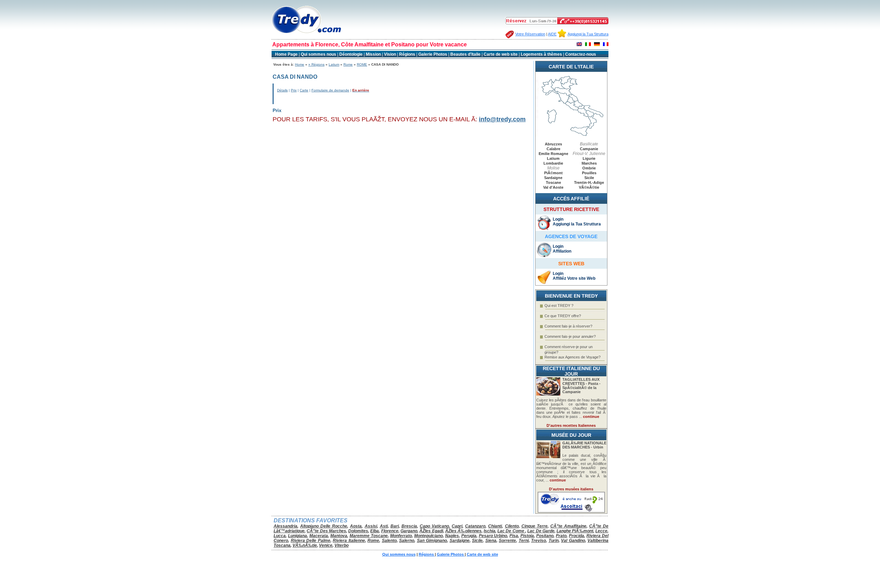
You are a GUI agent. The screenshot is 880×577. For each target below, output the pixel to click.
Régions (407, 54)
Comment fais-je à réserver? (568, 326)
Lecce (601, 531)
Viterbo (341, 545)
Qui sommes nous (318, 54)
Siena (490, 540)
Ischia (489, 531)
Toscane (553, 182)
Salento (389, 540)
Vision (390, 54)
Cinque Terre (534, 526)
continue (591, 416)
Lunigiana (297, 535)
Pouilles (589, 173)
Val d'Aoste (553, 187)
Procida (576, 535)
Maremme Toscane (369, 535)
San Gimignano (432, 540)
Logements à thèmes (541, 54)
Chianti (495, 526)
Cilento (512, 526)
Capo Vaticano (434, 526)
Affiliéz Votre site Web (574, 278)
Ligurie (589, 158)
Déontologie (351, 54)
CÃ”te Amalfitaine (568, 526)
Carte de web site (501, 54)
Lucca (280, 535)
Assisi (371, 526)
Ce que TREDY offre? (562, 316)
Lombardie (553, 163)
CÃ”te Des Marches (326, 531)
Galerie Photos (433, 54)
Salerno (406, 540)
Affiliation (562, 251)
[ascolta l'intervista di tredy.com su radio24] (571, 511)
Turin (554, 540)
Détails (282, 90)
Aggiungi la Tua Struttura (588, 34)
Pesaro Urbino (493, 535)
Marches (589, 163)
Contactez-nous (580, 54)
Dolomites (358, 531)
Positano (544, 535)
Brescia (409, 526)
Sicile (589, 178)
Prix (294, 90)
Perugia (468, 535)
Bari (394, 526)
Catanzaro (475, 526)
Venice (325, 545)
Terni (524, 540)
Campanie (589, 149)
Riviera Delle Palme (310, 540)
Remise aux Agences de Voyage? (572, 357)
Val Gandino (573, 540)
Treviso (538, 540)
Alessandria (285, 526)
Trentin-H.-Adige (589, 182)
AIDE (552, 34)
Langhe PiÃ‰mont (575, 531)
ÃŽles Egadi (431, 531)
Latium (334, 64)
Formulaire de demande (330, 90)
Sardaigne (553, 178)
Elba (374, 531)
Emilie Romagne (553, 154)
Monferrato (401, 535)
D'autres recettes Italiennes (571, 425)
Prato (561, 535)
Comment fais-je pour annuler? (570, 336)
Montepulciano (428, 535)
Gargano (408, 531)
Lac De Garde (540, 531)
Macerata (318, 535)
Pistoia (527, 535)
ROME (362, 64)
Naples (452, 535)
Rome (348, 64)
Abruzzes (553, 144)
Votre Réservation (530, 34)
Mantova (338, 535)
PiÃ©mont (553, 173)
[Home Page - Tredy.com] (306, 33)
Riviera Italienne (349, 540)
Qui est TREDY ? (558, 305)
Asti (384, 526)
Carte (304, 90)
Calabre (553, 149)
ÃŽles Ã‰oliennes (463, 531)
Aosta (356, 526)
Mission (373, 54)
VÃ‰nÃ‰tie (305, 545)
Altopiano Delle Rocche (323, 526)
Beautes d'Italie (465, 54)
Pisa (513, 535)
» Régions (316, 64)
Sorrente (507, 540)
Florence (389, 531)
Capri (457, 526)
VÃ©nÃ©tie (589, 187)
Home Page (286, 54)
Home (299, 64)
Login (558, 219)
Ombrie (589, 168)
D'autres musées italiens (571, 489)
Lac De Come (511, 531)
